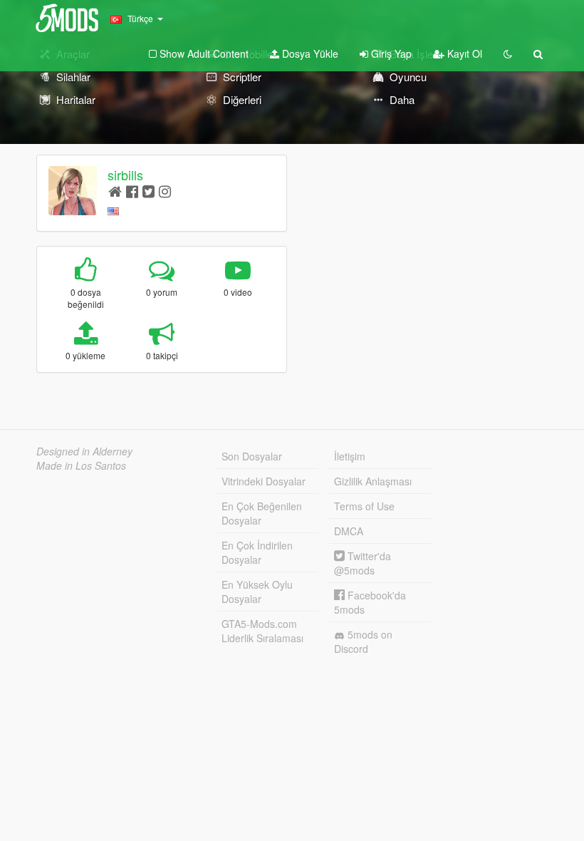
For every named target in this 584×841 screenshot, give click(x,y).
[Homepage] (115, 190)
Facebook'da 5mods (370, 602)
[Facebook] (132, 190)
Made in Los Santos (81, 465)
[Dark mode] (508, 53)
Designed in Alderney (84, 451)
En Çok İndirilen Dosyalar (257, 552)
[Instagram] (165, 190)
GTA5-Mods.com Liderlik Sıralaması (262, 630)
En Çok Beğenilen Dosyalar (261, 513)
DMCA (348, 531)
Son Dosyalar (251, 456)
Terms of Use (364, 506)
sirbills (125, 174)
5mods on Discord (363, 641)
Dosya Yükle (308, 53)
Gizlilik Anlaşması (373, 481)
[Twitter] (148, 190)
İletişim (349, 456)
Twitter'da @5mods (362, 563)
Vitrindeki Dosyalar (263, 481)
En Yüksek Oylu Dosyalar (257, 591)
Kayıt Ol (463, 53)
